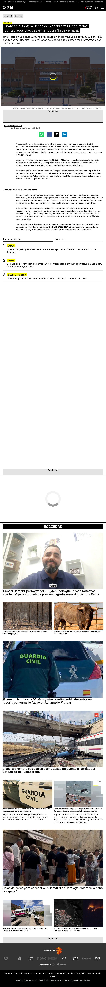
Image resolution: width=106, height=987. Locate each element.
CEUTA (11, 260)
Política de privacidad (34, 981)
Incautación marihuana (67, 2)
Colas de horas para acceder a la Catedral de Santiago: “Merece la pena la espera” (53, 890)
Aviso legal (20, 981)
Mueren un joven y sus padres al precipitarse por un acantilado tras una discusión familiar (51, 250)
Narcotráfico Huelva (51, 2)
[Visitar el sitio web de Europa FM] (86, 958)
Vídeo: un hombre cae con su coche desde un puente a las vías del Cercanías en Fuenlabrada (49, 770)
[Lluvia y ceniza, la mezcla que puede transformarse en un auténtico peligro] (27, 616)
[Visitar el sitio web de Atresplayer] (47, 964)
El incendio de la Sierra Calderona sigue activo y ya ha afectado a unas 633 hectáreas (76, 929)
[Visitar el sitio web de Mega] (53, 958)
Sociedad (53, 526)
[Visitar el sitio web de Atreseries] (64, 958)
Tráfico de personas (35, 2)
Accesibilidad (85, 981)
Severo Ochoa (57, 146)
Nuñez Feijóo (22, 2)
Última (89, 8)
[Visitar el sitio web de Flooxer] (61, 964)
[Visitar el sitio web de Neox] (30, 958)
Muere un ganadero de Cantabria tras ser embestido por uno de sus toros (47, 278)
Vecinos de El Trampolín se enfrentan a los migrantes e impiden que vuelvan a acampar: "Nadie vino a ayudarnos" (54, 265)
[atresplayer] (96, 8)
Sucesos (18, 16)
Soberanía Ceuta (10, 2)
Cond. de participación (69, 981)
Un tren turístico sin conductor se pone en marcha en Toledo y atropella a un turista (25, 929)
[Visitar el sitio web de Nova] (41, 958)
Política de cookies (51, 981)
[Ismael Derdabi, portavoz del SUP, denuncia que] (53, 561)
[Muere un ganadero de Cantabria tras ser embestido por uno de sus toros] (78, 616)
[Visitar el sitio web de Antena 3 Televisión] (8, 958)
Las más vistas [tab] (12, 239)
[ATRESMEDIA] (53, 951)
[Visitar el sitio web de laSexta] (19, 958)
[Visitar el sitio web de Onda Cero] (75, 958)
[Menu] (103, 8)
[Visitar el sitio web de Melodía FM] (97, 958)
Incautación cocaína (85, 2)
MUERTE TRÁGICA (17, 275)
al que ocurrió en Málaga (87, 216)
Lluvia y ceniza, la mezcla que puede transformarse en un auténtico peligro (27, 633)
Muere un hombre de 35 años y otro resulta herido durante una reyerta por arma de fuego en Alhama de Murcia (47, 701)
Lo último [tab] (60, 239)
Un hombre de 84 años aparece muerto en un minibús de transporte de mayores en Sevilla (26, 810)
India (11, 246)
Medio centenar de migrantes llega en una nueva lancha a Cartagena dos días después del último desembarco (78, 810)
